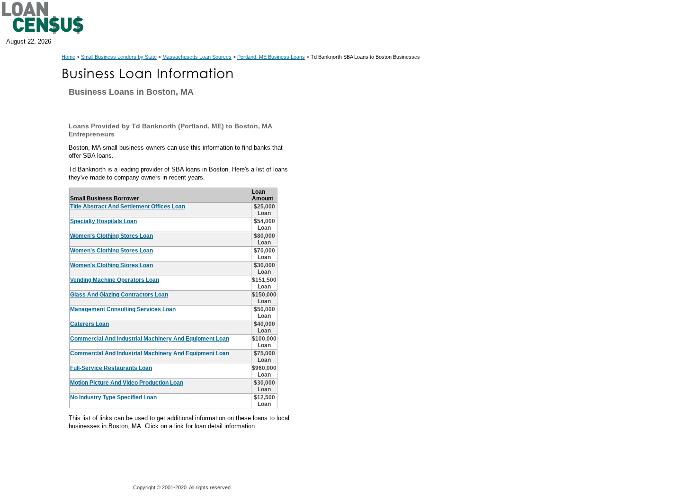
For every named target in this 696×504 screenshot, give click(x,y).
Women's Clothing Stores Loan (111, 236)
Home (68, 57)
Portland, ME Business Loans (271, 57)
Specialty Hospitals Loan (103, 221)
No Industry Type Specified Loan (113, 397)
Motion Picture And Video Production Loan (126, 382)
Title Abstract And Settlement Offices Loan (127, 206)
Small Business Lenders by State (119, 57)
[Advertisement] (383, 279)
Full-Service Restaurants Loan (111, 368)
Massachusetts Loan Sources (197, 57)
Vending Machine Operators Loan (114, 280)
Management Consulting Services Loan (123, 309)
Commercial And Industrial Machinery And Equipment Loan (149, 338)
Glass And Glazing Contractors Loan (119, 294)
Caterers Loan (89, 324)
